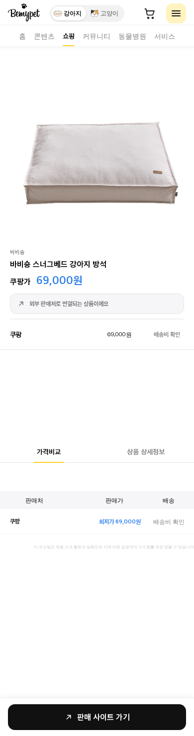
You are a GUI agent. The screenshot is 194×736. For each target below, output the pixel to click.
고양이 (109, 13)
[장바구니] (149, 13)
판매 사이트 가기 (103, 717)
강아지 (73, 13)
